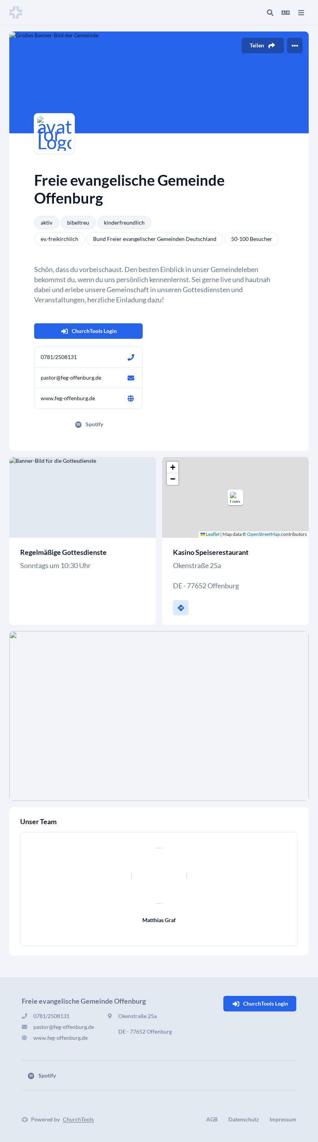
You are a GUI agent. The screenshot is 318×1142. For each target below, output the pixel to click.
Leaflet (212, 534)
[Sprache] (285, 12)
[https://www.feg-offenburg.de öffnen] (130, 398)
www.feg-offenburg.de (68, 398)
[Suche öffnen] (270, 12)
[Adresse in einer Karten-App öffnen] (180, 607)
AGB (212, 1119)
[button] (235, 497)
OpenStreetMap (263, 534)
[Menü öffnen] (301, 12)
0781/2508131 (59, 357)
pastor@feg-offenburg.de (71, 377)
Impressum (283, 1119)
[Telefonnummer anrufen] (130, 357)
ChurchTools (78, 1119)
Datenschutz (243, 1119)
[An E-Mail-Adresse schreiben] (130, 377)
